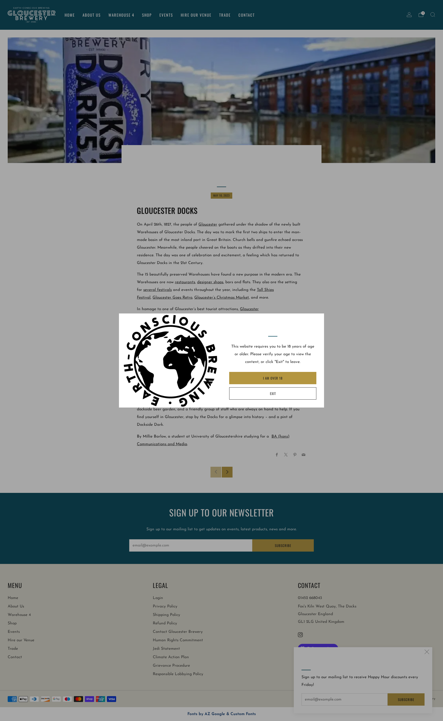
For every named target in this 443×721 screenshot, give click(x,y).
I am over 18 (273, 378)
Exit (273, 393)
